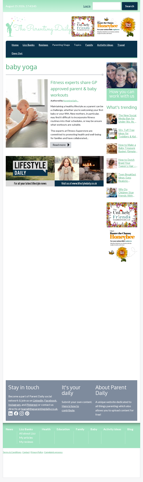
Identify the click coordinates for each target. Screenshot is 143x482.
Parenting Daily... (70, 100)
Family (89, 44)
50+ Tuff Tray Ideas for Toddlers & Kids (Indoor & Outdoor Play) (127, 136)
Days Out (17, 53)
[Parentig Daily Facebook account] (16, 413)
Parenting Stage (61, 44)
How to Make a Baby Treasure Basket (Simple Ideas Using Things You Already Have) (127, 152)
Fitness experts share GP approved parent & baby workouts (74, 89)
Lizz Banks (29, 44)
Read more (59, 144)
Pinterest (32, 404)
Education (63, 429)
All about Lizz (27, 433)
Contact (26, 452)
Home (15, 44)
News (9, 429)
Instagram (14, 404)
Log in (87, 6)
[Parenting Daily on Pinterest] (27, 413)
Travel (121, 44)
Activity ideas (105, 44)
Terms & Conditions (12, 452)
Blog (130, 429)
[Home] (39, 26)
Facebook (50, 400)
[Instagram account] (22, 413)
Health (46, 429)
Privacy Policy (37, 452)
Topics (77, 44)
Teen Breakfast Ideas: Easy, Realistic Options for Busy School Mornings (127, 182)
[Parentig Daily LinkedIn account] (10, 413)
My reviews (26, 441)
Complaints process (53, 452)
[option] (104, 26)
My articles (26, 437)
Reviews (43, 44)
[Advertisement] (122, 318)
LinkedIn (38, 400)
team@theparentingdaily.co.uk (39, 408)
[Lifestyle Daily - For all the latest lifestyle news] (55, 171)
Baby (94, 429)
